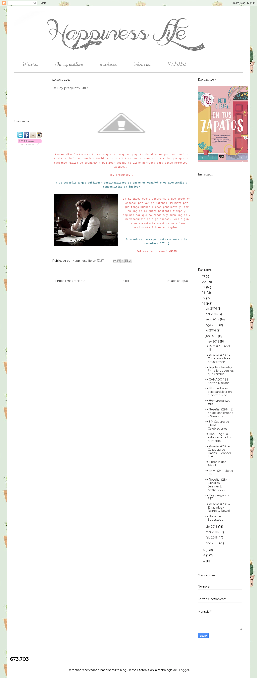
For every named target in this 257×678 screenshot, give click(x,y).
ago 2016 (212, 325)
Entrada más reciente (70, 281)
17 (204, 298)
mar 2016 (212, 532)
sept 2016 (213, 319)
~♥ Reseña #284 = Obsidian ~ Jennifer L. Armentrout (217, 484)
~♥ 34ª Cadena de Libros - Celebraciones (217, 425)
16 (204, 304)
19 (204, 287)
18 (204, 292)
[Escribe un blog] (119, 261)
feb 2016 (212, 537)
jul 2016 (211, 330)
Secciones (142, 65)
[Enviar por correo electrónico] (115, 261)
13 (204, 561)
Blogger (183, 670)
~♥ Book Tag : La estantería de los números (218, 437)
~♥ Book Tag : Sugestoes (214, 518)
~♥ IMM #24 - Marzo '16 (219, 472)
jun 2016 (212, 336)
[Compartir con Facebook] (126, 261)
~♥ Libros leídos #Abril (215, 463)
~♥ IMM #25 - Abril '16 (217, 347)
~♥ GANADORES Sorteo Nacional (217, 381)
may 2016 (213, 341)
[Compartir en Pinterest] (130, 261)
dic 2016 (212, 308)
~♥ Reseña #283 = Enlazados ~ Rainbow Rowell (217, 507)
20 (204, 282)
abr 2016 (212, 526)
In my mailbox (69, 65)
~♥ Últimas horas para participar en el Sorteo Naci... (218, 392)
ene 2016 (212, 543)
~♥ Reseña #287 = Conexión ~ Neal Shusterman (217, 358)
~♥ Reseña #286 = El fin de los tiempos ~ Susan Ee (219, 413)
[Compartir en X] (122, 261)
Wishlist (177, 65)
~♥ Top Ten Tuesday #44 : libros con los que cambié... (219, 370)
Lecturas (108, 65)
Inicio (125, 281)
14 (204, 555)
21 (204, 276)
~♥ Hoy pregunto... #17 (217, 497)
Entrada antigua (176, 281)
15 (204, 550)
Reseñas (30, 65)
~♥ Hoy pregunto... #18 (217, 402)
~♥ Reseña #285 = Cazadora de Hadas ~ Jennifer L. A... (218, 451)
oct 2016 (212, 314)
